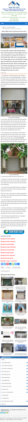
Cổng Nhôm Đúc (6, 377)
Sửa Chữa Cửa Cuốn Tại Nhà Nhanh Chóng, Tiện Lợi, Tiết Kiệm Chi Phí (20, 341)
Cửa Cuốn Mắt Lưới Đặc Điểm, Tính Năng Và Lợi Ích (7, 354)
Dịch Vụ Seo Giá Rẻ (18, 419)
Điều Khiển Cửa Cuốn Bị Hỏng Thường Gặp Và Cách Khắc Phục (7, 314)
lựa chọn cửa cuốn (5, 271)
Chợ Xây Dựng (9, 418)
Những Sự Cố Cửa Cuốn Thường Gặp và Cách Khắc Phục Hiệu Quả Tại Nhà (20, 287)
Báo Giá (4, 404)
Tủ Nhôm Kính (5, 398)
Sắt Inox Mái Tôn (6, 374)
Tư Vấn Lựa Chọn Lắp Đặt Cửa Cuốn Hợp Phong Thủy (7, 327)
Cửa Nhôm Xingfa (6, 362)
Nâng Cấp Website (10, 419)
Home (3, 359)
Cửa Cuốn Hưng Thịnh (17, 418)
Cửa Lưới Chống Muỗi (7, 392)
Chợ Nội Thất (2, 418)
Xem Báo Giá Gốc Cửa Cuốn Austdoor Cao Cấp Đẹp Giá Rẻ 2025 (7, 301)
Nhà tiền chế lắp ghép (7, 401)
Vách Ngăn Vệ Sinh (6, 383)
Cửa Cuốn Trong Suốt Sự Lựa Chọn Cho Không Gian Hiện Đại (20, 354)
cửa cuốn (8, 267)
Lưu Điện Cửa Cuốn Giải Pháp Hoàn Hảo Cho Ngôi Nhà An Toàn (7, 341)
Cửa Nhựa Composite (7, 368)
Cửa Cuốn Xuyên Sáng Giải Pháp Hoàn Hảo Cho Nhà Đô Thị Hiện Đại (20, 328)
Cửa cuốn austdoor (16, 267)
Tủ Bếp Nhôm (5, 395)
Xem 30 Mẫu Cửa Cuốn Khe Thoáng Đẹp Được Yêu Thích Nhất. (20, 301)
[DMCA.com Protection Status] (4, 412)
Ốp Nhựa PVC (5, 389)
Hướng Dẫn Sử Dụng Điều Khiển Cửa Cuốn (20, 314)
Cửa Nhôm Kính (5, 380)
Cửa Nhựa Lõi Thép (6, 386)
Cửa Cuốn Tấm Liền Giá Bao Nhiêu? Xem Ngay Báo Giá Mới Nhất (7, 288)
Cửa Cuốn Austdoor (7, 365)
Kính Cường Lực (6, 371)
